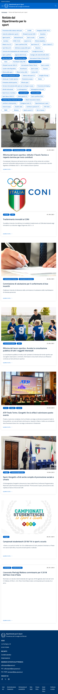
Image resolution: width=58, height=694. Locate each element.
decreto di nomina (17, 568)
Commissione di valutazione (26, 279)
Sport (28, 150)
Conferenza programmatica (17, 472)
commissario (7, 568)
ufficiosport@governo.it (8, 665)
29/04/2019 (50, 408)
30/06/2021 (50, 279)
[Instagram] (9, 679)
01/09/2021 (50, 214)
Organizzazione (5, 658)
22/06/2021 (50, 343)
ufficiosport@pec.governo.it (12, 669)
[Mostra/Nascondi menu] (2, 6)
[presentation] (56, 6)
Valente (19, 408)
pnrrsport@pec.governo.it (15, 672)
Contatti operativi (6, 655)
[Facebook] (2, 679)
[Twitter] (6, 679)
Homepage (4, 12)
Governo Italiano (5, 1)
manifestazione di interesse (10, 279)
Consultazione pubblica (19, 150)
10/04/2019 (50, 472)
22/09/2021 (50, 150)
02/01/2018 (50, 567)
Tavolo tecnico (7, 150)
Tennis (5, 408)
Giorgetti (12, 408)
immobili (6, 214)
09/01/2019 (50, 537)
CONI (12, 214)
